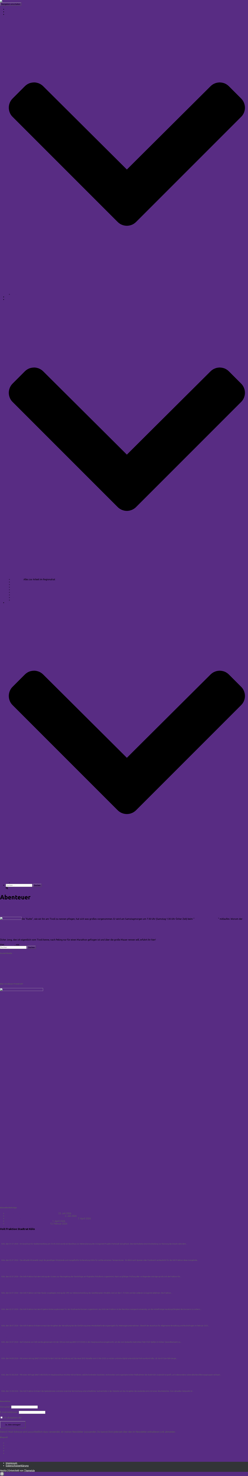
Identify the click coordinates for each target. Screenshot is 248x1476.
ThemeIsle (29, 1470)
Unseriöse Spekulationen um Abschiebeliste (25, 1386)
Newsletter (17, 294)
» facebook (5, 963)
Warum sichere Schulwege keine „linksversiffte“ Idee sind (35, 1216)
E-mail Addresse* (9, 1412)
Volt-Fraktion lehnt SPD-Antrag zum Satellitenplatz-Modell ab (35, 1288)
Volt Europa (12, 1450)
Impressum (11, 1463)
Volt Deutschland (15, 1448)
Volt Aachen (12, 1445)
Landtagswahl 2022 (21, 882)
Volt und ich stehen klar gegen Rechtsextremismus (32, 1213)
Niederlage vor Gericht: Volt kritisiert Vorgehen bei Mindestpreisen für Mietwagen (47, 1321)
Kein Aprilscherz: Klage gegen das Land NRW (29, 1221)
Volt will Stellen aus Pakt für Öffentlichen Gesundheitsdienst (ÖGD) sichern (42, 1337)
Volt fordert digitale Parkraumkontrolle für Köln (27, 1354)
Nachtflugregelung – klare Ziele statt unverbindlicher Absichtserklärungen (42, 1272)
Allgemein (5, 906)
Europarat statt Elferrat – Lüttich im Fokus (28, 1223)
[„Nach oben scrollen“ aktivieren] (2, 1474)
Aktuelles (10, 11)
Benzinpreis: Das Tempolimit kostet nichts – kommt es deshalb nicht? (41, 1218)
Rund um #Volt (19, 582)
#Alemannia (17, 600)
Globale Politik (18, 592)
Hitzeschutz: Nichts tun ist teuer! (19, 1255)
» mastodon (6, 973)
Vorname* (5, 1407)
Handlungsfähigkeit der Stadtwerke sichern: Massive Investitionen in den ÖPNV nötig (48, 1304)
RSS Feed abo (7, 1458)
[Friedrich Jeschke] (10, 1)
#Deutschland (18, 589)
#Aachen (16, 597)
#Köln (14, 595)
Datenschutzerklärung (17, 1465)
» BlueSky (5, 968)
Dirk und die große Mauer (21, 912)
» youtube (5, 978)
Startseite (11, 9)
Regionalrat (17, 579)
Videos (9, 297)
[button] (127, 291)
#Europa (16, 584)
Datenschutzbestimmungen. (36, 1417)
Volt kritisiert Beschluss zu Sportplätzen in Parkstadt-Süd (32, 1239)
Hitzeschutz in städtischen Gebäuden (21, 1370)
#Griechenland (19, 587)
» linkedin (5, 958)
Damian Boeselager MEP (18, 1443)
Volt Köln (10, 1453)
